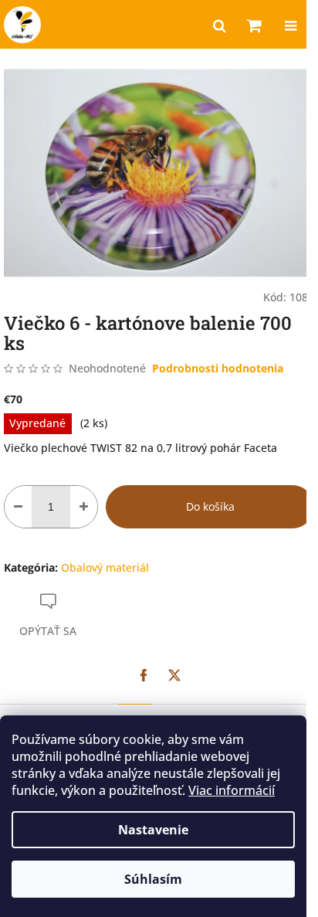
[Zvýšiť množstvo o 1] (83, 507)
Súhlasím (153, 879)
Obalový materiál (105, 567)
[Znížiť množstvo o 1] (18, 507)
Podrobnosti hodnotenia (217, 368)
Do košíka (210, 506)
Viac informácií (231, 790)
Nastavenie (153, 829)
